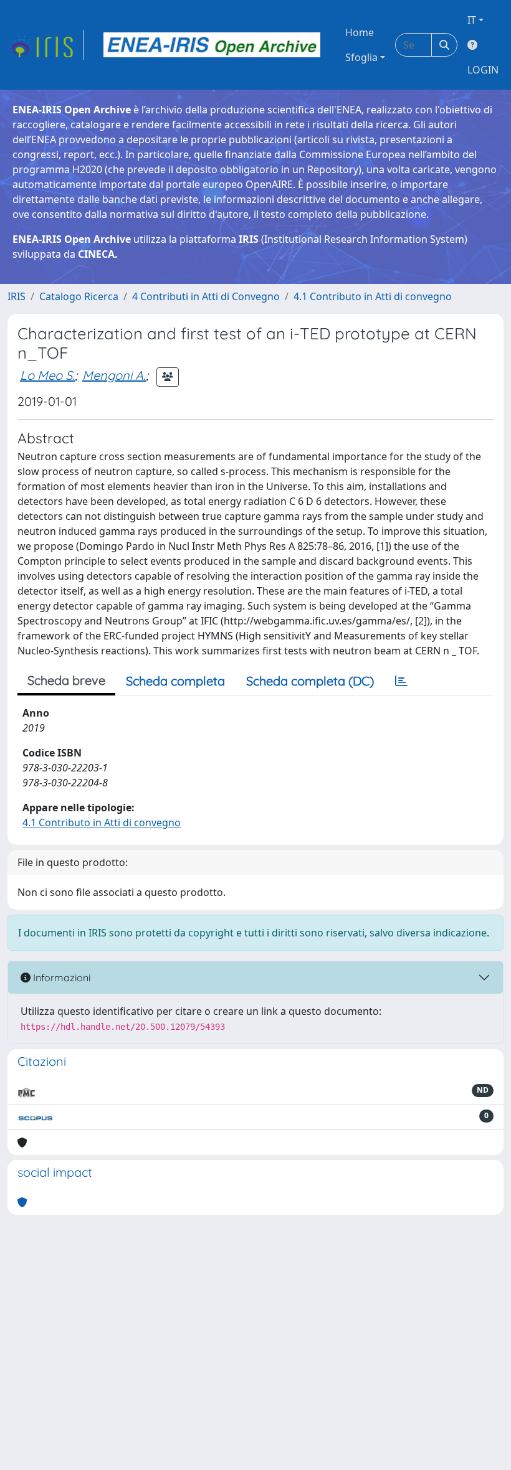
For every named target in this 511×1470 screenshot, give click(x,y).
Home (359, 32)
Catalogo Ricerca (78, 296)
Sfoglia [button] (361, 57)
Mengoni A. (114, 375)
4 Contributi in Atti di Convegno (206, 296)
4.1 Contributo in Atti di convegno (373, 296)
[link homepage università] (211, 45)
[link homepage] (45, 45)
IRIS (16, 296)
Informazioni (60, 977)
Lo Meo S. (47, 375)
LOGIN (483, 70)
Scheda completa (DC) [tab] (310, 681)
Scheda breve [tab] (66, 680)
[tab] (401, 681)
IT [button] (471, 20)
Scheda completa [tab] (175, 681)
